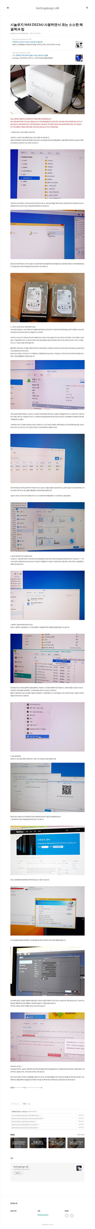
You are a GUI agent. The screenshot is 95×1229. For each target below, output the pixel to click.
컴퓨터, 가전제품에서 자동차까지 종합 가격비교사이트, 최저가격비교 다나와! (36, 44)
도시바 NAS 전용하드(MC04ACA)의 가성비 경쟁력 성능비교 (25, 1115)
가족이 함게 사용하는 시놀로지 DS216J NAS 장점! (23, 1121)
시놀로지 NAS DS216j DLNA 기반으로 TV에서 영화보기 (24, 1127)
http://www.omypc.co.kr (19, 52)
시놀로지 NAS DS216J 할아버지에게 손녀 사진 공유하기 (25, 1124)
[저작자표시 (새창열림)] (29, 1104)
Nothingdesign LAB (21, 1167)
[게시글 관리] (18, 1104)
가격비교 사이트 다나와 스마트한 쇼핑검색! (27, 42)
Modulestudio (43, 1215)
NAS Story (24, 1111)
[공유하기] (16, 1104)
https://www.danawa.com (20, 39)
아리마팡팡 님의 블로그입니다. (22, 1169)
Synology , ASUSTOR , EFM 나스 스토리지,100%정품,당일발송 (32, 58)
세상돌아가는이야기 (16, 1111)
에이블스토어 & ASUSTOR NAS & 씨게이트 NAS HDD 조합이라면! (27, 1118)
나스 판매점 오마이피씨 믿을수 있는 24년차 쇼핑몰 (30, 55)
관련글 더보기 (81, 1134)
